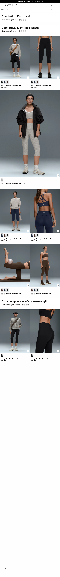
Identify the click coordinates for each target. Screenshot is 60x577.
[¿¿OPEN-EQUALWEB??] (4, 568)
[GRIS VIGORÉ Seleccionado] (2, 180)
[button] (58, 5)
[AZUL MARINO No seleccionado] (5, 82)
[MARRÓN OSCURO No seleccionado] (7, 82)
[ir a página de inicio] (11, 5)
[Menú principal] (3, 5)
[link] (55, 5)
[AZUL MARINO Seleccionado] (2, 235)
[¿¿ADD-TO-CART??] (28, 77)
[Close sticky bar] (58, 1)
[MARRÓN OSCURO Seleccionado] (2, 290)
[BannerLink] (30, 302)
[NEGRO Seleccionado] (2, 82)
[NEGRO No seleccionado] (7, 235)
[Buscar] (52, 5)
